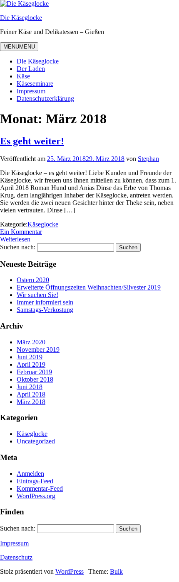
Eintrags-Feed (35, 481)
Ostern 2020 (33, 279)
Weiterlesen (15, 239)
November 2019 (38, 349)
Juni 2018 (29, 386)
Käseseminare (35, 83)
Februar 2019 (34, 371)
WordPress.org (36, 495)
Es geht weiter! (32, 141)
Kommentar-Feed (40, 488)
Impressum (31, 91)
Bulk (116, 571)
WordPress (69, 571)
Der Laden (31, 68)
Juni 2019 (29, 356)
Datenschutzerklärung (45, 98)
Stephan (148, 158)
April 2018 (31, 394)
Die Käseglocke (21, 17)
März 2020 (31, 342)
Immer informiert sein (45, 302)
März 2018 (31, 401)
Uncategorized (36, 441)
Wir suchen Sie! (37, 294)
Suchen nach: (17, 247)
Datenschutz (16, 557)
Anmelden (30, 473)
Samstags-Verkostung (45, 309)
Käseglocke (42, 224)
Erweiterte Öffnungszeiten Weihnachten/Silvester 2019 (89, 287)
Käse (23, 76)
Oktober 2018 (35, 379)
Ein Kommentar (21, 231)
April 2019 (31, 364)
